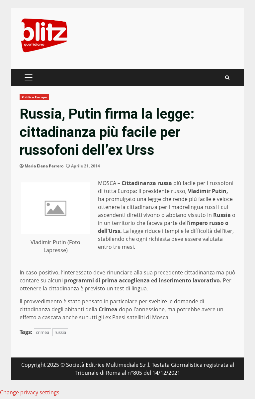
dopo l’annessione (132, 309)
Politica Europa (34, 97)
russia (60, 332)
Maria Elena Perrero (44, 166)
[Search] (227, 77)
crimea (42, 332)
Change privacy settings (29, 392)
